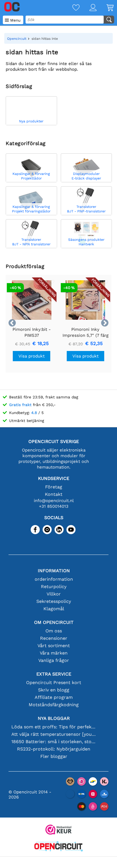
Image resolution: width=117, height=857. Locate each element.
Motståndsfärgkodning (54, 704)
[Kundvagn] (105, 8)
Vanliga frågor (53, 660)
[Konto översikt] (88, 8)
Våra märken (54, 653)
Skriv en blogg (53, 690)
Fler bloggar (53, 756)
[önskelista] (71, 8)
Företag (53, 487)
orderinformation (54, 579)
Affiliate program (54, 697)
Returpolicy (53, 586)
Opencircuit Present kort (53, 682)
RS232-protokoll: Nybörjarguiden (53, 749)
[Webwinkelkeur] (58, 830)
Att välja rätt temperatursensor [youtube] (53, 734)
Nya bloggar (54, 718)
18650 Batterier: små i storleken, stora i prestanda (53, 741)
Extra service (53, 674)
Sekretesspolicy (53, 601)
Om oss (53, 631)
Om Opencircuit (54, 622)
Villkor (54, 594)
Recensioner (53, 638)
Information (54, 570)
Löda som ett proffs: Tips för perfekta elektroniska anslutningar (53, 727)
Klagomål (53, 608)
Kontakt (53, 494)
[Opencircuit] (58, 846)
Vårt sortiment (53, 645)
